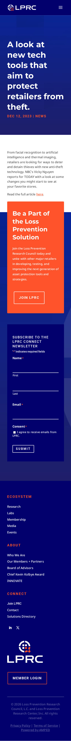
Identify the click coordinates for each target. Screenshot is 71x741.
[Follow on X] (18, 628)
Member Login (27, 678)
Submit (23, 449)
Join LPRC (29, 298)
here (39, 194)
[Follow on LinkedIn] (10, 628)
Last (15, 393)
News (40, 116)
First (15, 375)
